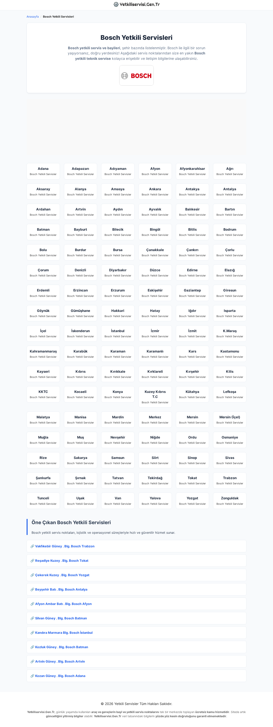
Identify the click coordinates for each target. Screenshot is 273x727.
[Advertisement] (136, 127)
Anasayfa (33, 16)
